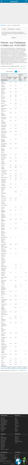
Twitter (17, 455)
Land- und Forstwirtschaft (6, 461)
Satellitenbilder (3, 428)
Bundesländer (11, 29)
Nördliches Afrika (4, 437)
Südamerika (3, 442)
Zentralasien (3, 445)
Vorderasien (3, 444)
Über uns (16, 436)
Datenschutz (17, 440)
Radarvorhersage (4, 421)
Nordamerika (3, 440)
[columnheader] (4, 77)
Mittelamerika (3, 441)
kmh (19, 71)
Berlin (16, 417)
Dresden (16, 421)
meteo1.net (17, 437)
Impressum (17, 438)
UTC (25, 66)
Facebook (18, 454)
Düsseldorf (17, 423)
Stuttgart (16, 430)
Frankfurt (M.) (17, 425)
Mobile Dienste (4, 457)
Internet (3, 455)
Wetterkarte (3, 417)
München (16, 429)
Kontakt (16, 442)
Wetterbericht (3, 419)
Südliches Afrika (3, 438)
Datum (18, 29)
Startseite (4, 25)
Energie (3, 459)
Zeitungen (3, 454)
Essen (16, 424)
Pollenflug (2, 429)
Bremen (16, 419)
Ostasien (2, 447)
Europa (2, 436)
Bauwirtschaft (4, 458)
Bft (16, 71)
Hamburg (16, 427)
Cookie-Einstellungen (19, 441)
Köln (15, 428)
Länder (4, 29)
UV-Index (2, 430)
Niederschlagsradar (4, 420)
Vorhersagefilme (3, 423)
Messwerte (2, 427)
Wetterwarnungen (4, 424)
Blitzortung (2, 425)
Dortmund (16, 420)
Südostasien (3, 446)
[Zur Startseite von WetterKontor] (14, 1)
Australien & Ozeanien (5, 449)
